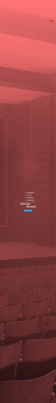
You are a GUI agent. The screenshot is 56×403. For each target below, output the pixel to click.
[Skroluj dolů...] (28, 382)
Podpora (30, 200)
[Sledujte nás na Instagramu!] (52, 20)
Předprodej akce (28, 211)
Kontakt (30, 197)
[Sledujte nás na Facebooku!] (50, 20)
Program (30, 192)
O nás (29, 195)
